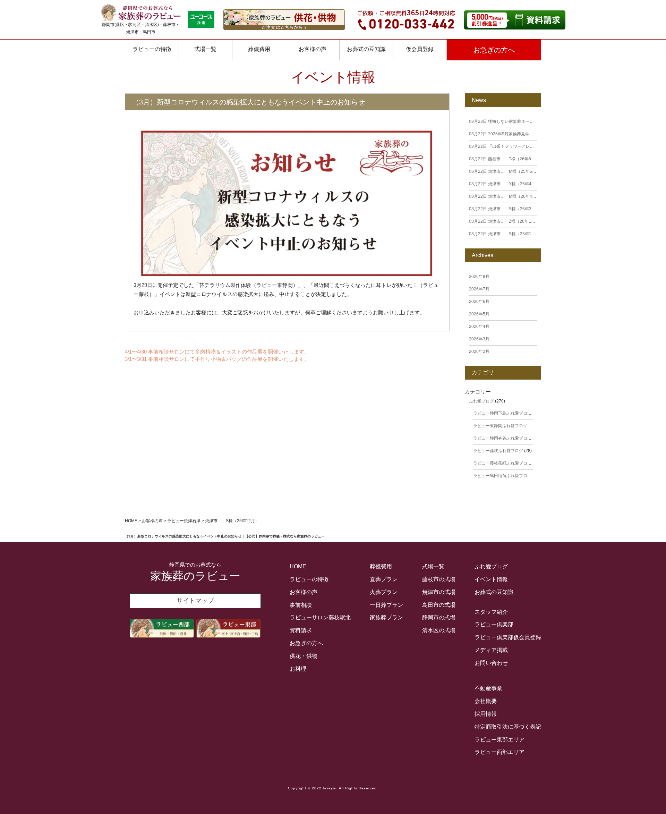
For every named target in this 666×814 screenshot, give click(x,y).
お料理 (298, 669)
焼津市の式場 (438, 592)
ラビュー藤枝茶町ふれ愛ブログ (502, 463)
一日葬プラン (386, 605)
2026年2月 (479, 351)
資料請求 (301, 630)
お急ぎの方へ (494, 50)
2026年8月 (479, 276)
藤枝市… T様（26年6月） (504, 158)
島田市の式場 (438, 605)
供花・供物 (303, 656)
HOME (298, 566)
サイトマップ (195, 600)
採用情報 (486, 714)
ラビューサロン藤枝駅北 (320, 617)
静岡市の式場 (438, 617)
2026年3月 (479, 339)
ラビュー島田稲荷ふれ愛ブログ (502, 475)
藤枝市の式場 (438, 579)
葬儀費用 (259, 49)
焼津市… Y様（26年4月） (504, 183)
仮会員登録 (420, 49)
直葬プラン (384, 579)
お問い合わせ (491, 663)
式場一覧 (205, 49)
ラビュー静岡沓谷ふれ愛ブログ (502, 438)
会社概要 (486, 701)
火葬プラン (384, 592)
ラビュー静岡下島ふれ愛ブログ (502, 413)
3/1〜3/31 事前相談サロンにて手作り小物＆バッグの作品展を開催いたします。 (217, 359)
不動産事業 (488, 688)
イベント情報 (491, 579)
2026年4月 (479, 326)
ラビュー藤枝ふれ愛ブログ (498, 450)
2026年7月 (479, 289)
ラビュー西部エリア (499, 752)
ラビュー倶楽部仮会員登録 (508, 637)
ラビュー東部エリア (499, 740)
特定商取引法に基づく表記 (508, 727)
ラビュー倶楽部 (494, 624)
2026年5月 (479, 314)
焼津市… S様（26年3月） (504, 208)
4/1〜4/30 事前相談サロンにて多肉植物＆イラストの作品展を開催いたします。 (217, 352)
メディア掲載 (491, 650)
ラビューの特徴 (152, 49)
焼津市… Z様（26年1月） (504, 221)
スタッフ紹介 (491, 612)
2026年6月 (479, 301)
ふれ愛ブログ (481, 401)
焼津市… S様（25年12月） (505, 233)
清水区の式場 (438, 630)
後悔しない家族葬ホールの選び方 (509, 121)
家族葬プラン (386, 617)
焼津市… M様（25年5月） (504, 171)
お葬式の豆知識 (366, 49)
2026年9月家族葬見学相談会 (505, 134)
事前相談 (301, 605)
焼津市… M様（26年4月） (504, 196)
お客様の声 (312, 49)
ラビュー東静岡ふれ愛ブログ (500, 425)
